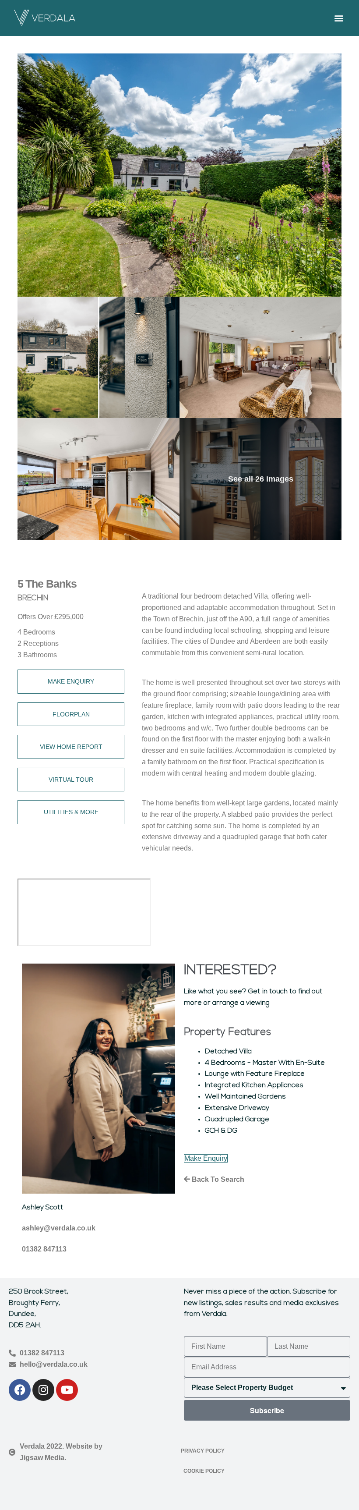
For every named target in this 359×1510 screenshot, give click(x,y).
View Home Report (71, 746)
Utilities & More (71, 811)
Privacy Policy (203, 1451)
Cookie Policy (204, 1471)
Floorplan (71, 714)
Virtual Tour (71, 779)
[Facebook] (20, 1390)
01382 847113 (44, 1249)
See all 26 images (260, 479)
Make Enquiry (71, 681)
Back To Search (217, 1179)
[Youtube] (67, 1390)
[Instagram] (43, 1390)
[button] (338, 18)
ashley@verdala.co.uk (58, 1228)
